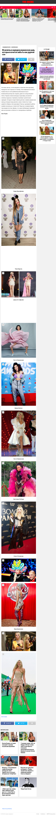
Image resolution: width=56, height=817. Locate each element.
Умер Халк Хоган (26, 789)
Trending (28, 5)
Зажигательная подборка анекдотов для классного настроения (47, 77)
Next (55, 15)
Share (2, 64)
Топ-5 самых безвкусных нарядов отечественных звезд (47, 107)
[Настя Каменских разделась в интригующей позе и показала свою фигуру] (46, 114)
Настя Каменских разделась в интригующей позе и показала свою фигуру (46, 122)
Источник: (4, 716)
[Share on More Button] (31, 59)
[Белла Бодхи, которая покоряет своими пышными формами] (8, 13)
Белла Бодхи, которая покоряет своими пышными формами (7, 19)
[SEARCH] (54, 7)
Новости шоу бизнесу (7, 808)
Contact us (42, 814)
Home (37, 814)
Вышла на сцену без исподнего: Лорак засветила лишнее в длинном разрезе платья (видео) (27, 771)
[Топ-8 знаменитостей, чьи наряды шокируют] (46, 85)
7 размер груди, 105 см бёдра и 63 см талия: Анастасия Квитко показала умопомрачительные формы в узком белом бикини (23, 20)
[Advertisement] (28, 32)
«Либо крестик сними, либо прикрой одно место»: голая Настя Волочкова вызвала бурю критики (9, 792)
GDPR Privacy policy (51, 814)
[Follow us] (52, 7)
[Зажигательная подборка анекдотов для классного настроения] (46, 71)
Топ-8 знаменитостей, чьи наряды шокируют (46, 91)
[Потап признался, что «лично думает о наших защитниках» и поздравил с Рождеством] (46, 131)
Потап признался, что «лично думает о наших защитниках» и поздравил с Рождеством (47, 138)
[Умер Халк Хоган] (28, 782)
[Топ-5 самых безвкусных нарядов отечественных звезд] (46, 99)
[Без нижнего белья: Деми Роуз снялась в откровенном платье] (46, 56)
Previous (0, 15)
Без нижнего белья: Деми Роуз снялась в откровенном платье (47, 63)
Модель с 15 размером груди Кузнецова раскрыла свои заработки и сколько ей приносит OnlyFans (38, 20)
